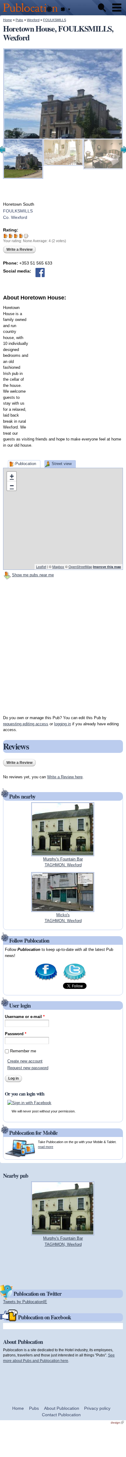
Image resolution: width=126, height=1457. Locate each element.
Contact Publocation (61, 1414)
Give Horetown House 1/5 (5, 236)
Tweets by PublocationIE (25, 1301)
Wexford (33, 20)
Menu (117, 8)
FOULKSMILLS (54, 20)
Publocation (25, 463)
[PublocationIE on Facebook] (46, 980)
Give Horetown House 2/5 (10, 236)
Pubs (19, 20)
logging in (62, 724)
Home (7, 20)
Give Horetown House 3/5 (16, 236)
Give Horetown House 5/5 (26, 236)
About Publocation (61, 1408)
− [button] (12, 486)
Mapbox (58, 566)
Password (15, 1034)
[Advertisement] (63, 365)
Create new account (25, 1061)
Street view (62, 463)
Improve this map (107, 566)
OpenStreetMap (80, 566)
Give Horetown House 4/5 (21, 236)
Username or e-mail (25, 1016)
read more (45, 1147)
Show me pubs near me (33, 575)
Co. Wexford (15, 217)
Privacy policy (97, 1408)
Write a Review (19, 249)
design (117, 1422)
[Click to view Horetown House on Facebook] (40, 272)
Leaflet (41, 566)
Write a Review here (65, 777)
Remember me (23, 1051)
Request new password (27, 1068)
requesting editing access (25, 724)
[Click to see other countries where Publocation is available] (65, 9)
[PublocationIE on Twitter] (74, 980)
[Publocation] (32, 12)
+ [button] (12, 476)
